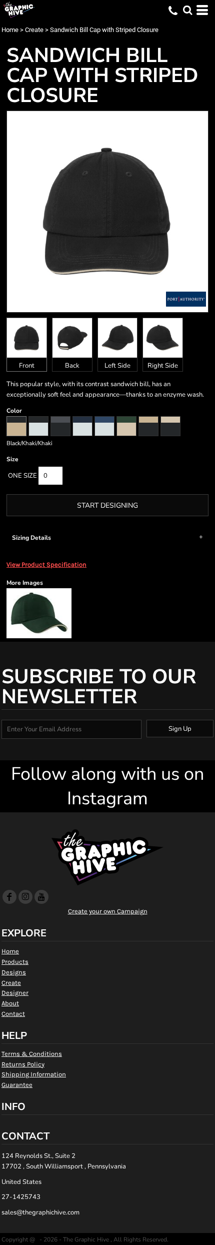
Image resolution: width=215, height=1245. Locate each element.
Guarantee (17, 1084)
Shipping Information (34, 1074)
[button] (187, 10)
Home (10, 30)
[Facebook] (9, 897)
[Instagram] (25, 897)
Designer (15, 992)
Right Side (163, 365)
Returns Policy (23, 1064)
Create (34, 30)
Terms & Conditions (32, 1053)
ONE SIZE (22, 475)
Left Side (117, 365)
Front (26, 365)
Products (15, 961)
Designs (14, 972)
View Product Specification (46, 564)
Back (72, 365)
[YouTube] (41, 897)
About (10, 1003)
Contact (13, 1013)
